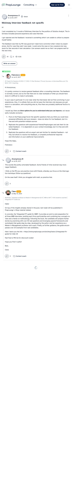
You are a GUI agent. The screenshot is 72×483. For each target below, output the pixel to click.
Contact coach (21, 151)
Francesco (16, 75)
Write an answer (9, 63)
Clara (14, 191)
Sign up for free (57, 5)
